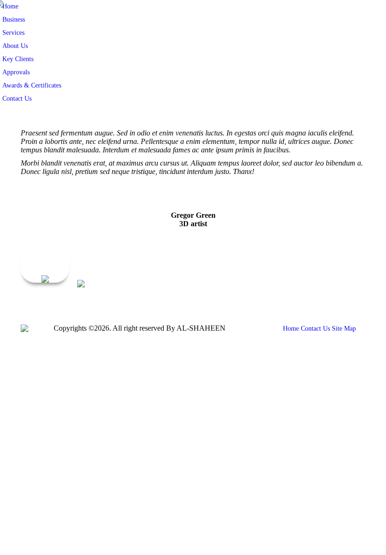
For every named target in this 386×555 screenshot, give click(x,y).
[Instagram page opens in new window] (358, 299)
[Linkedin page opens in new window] (344, 299)
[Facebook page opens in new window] (302, 299)
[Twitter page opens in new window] (316, 299)
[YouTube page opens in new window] (330, 299)
